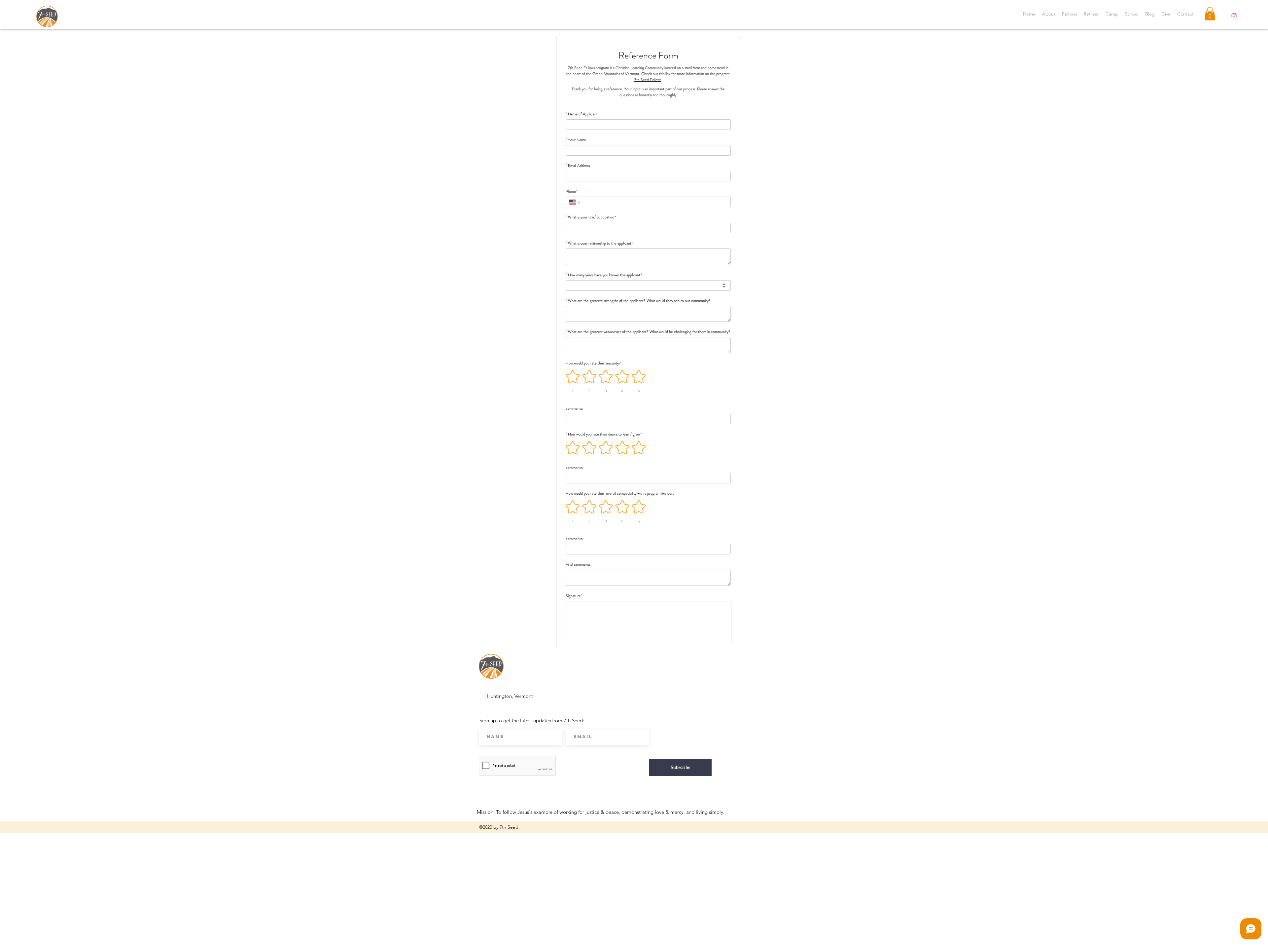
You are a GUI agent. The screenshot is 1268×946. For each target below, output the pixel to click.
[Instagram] (1234, 16)
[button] (1209, 13)
